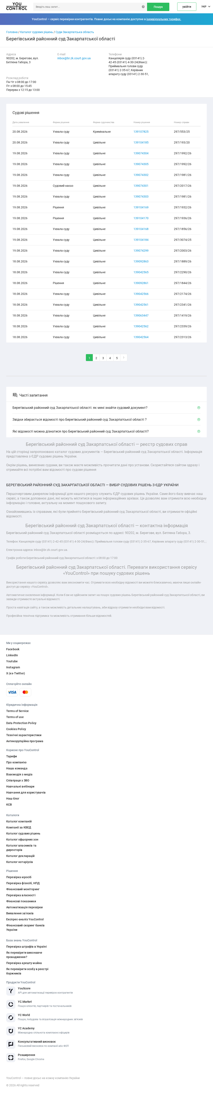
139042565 (141, 272)
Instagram (13, 667)
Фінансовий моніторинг (23, 889)
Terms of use (15, 717)
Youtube (12, 661)
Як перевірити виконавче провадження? (24, 955)
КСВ (9, 804)
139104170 (141, 218)
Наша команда (16, 768)
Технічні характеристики (23, 735)
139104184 (141, 239)
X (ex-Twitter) (15, 673)
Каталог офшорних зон (22, 839)
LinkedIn (12, 655)
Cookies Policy (16, 729)
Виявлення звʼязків (20, 913)
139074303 (141, 196)
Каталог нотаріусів (19, 862)
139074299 (141, 250)
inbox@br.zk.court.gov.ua (74, 58)
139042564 (141, 337)
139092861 (141, 283)
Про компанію (16, 762)
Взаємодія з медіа (19, 774)
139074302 (141, 175)
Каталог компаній (19, 821)
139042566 (141, 293)
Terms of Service (17, 711)
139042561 (141, 304)
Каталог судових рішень (36, 32)
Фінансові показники (21, 901)
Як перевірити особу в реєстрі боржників (27, 971)
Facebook (12, 649)
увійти (186, 6)
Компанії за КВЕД (18, 827)
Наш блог (12, 798)
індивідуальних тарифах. (163, 19)
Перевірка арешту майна (24, 963)
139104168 (141, 229)
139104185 (141, 142)
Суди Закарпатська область (75, 32)
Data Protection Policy (21, 723)
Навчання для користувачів (26, 792)
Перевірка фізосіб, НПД (23, 883)
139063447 (141, 315)
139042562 (141, 326)
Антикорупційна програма (24, 741)
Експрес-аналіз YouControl (25, 919)
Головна (12, 32)
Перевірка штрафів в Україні (26, 946)
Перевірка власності (21, 895)
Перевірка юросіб (18, 877)
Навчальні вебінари (20, 786)
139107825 (141, 131)
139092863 (141, 261)
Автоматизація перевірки (24, 907)
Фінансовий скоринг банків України (25, 927)
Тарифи (11, 756)
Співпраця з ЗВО (17, 780)
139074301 (141, 185)
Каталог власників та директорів (21, 848)
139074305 (141, 164)
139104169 (141, 207)
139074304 (141, 153)
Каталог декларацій (20, 856)
